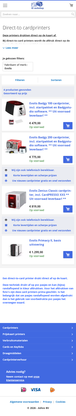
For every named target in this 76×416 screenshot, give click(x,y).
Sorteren (56, 80)
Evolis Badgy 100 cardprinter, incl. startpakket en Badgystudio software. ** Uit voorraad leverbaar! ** (50, 109)
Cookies (60, 401)
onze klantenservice (22, 378)
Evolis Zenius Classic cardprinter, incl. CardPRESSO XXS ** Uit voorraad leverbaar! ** (50, 195)
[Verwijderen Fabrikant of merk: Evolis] (4, 64)
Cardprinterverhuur (15, 359)
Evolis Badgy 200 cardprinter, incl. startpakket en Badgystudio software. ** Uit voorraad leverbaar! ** (50, 143)
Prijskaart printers (14, 334)
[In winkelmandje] (67, 125)
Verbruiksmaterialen (15, 340)
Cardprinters (10, 327)
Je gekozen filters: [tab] (14, 58)
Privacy (47, 401)
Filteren (20, 80)
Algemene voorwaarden (24, 401)
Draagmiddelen (12, 353)
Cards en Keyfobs (13, 346)
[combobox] (38, 14)
